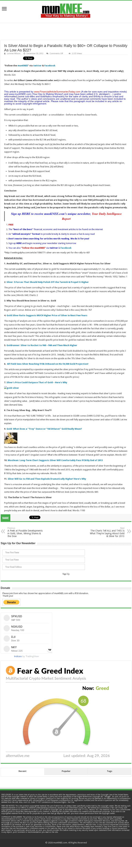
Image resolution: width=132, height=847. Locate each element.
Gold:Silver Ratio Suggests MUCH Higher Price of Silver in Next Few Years (47, 315)
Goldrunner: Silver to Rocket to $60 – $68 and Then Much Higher (42, 345)
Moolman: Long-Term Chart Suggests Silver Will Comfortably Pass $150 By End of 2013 (55, 460)
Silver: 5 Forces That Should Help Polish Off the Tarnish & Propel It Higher (48, 282)
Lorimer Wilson (13, 53)
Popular (66, 771)
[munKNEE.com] (65, 9)
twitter (37, 65)
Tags (109, 771)
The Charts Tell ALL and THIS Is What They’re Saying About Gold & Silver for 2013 (107, 532)
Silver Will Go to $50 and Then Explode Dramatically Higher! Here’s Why (47, 479)
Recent (22, 771)
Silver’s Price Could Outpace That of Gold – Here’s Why (37, 382)
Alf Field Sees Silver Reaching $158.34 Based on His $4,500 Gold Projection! (47, 364)
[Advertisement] (66, 31)
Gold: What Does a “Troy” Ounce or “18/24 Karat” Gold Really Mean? (44, 429)
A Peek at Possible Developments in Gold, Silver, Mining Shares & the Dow (25, 532)
